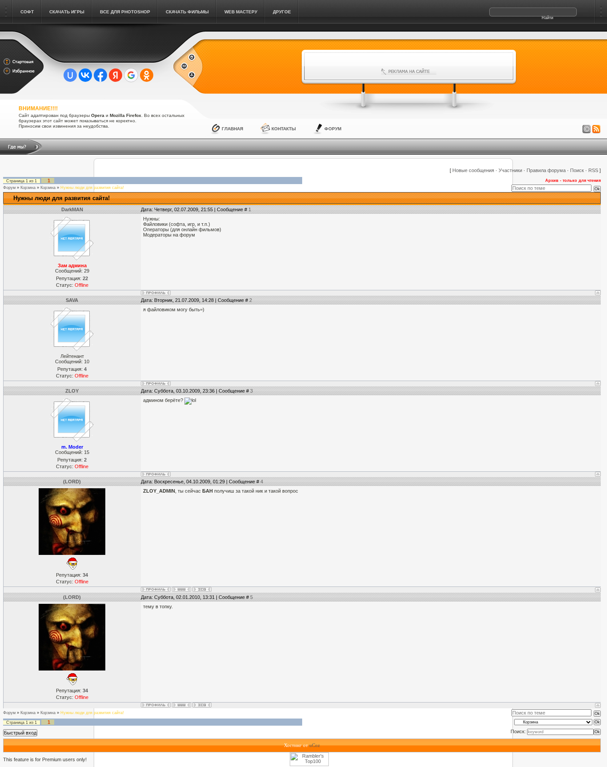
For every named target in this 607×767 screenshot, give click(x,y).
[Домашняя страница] (181, 589)
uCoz (314, 745)
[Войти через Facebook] (100, 75)
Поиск (577, 170)
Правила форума (546, 170)
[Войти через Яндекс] (115, 75)
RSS (593, 170)
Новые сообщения (473, 170)
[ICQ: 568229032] (202, 589)
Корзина (28, 187)
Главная (232, 128)
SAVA (72, 300)
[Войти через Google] (131, 75)
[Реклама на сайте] (408, 71)
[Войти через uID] (70, 75)
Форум (332, 128)
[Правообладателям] (586, 129)
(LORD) (72, 481)
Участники (510, 170)
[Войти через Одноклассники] (146, 75)
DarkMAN (72, 209)
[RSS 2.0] (596, 129)
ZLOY (72, 391)
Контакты (284, 128)
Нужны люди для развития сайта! (92, 187)
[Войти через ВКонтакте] (85, 75)
